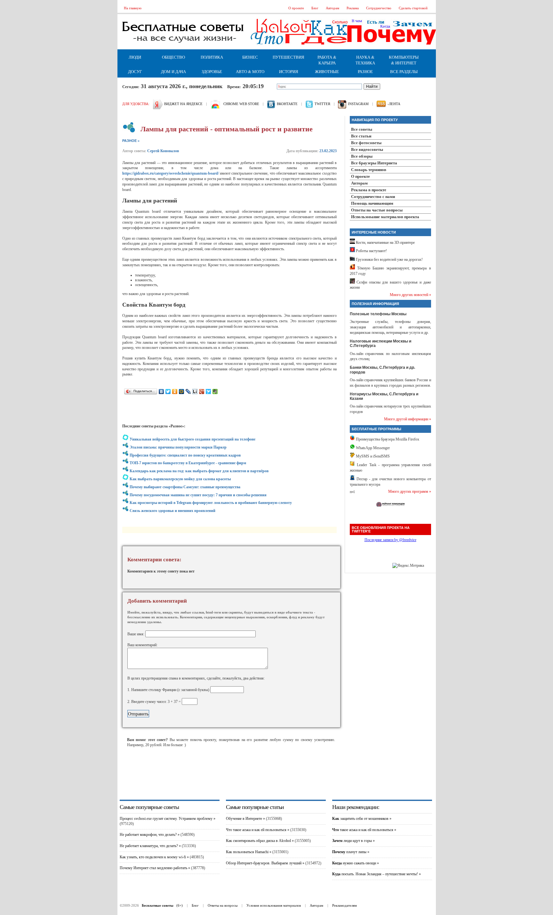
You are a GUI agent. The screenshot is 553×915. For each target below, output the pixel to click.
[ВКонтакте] (161, 391)
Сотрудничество (378, 8)
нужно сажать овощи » (355, 863)
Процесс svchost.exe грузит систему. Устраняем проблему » (167, 818)
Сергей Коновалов (163, 151)
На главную (132, 8)
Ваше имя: (136, 634)
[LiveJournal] (188, 391)
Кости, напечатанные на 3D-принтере (385, 242)
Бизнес (250, 57)
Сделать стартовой (413, 8)
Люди (135, 57)
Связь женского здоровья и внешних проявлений (172, 510)
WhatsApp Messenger (372, 448)
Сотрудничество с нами (373, 196)
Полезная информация (375, 304)
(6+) (162, 905)
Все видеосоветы (367, 149)
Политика (212, 57)
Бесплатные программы (376, 429)
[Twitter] (168, 391)
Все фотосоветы (366, 142)
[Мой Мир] (181, 391)
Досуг (135, 71)
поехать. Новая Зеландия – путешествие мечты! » (376, 874)
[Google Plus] (201, 391)
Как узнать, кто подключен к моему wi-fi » (154, 857)
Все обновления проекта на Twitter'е (381, 529)
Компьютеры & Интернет (404, 60)
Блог (314, 8)
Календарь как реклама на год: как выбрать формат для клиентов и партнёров (199, 471)
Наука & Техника (365, 60)
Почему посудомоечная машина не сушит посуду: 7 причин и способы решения (198, 495)
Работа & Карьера (326, 60)
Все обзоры (362, 156)
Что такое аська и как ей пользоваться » (257, 830)
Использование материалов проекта (385, 216)
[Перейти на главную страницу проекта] (183, 48)
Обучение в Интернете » (245, 818)
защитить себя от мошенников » (361, 818)
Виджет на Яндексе (183, 104)
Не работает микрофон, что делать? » (150, 834)
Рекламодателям (344, 905)
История (288, 71)
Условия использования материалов (273, 905)
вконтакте (287, 104)
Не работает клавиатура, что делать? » (150, 846)
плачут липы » (350, 852)
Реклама (353, 8)
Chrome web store (241, 104)
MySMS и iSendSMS (372, 456)
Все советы (361, 129)
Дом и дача (173, 71)
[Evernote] (215, 391)
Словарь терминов (368, 169)
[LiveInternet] (195, 391)
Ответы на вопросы (222, 905)
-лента (394, 104)
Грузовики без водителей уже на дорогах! (389, 259)
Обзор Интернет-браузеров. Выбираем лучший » (265, 863)
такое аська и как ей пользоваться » (364, 830)
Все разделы (404, 71)
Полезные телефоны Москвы (378, 314)
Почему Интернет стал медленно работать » (155, 868)
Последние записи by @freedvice (390, 540)
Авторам (332, 8)
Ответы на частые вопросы (377, 210)
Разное (365, 71)
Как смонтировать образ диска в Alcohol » (260, 840)
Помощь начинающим (372, 203)
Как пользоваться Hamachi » (248, 852)
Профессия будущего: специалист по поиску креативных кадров (185, 455)
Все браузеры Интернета (374, 163)
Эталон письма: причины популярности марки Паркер (178, 447)
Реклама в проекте (368, 189)
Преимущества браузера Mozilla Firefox (387, 439)
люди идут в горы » (353, 840)
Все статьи (361, 136)
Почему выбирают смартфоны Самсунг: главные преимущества (185, 487)
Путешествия (288, 57)
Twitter (322, 104)
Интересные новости (374, 232)
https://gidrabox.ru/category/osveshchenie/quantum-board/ (170, 173)
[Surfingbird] (208, 391)
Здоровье (212, 71)
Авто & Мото (250, 71)
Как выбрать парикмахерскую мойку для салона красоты (180, 479)
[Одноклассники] (175, 391)
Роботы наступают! (371, 251)
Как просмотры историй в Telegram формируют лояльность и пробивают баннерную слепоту (211, 502)
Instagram (358, 104)
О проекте (296, 8)
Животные (327, 71)
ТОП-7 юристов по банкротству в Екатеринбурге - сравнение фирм (188, 463)
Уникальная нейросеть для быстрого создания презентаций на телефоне (192, 439)
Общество (173, 57)
